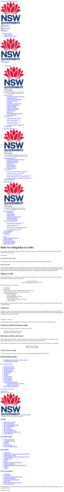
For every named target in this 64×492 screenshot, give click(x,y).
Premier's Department (9, 464)
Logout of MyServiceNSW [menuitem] (10, 36)
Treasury (6, 468)
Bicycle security (8, 372)
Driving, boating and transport (14, 99)
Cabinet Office (7, 452)
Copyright (6, 442)
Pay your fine (7, 428)
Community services (12, 98)
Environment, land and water (14, 103)
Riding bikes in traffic (9, 366)
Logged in (5, 30)
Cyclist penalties (8, 380)
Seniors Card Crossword (10, 422)
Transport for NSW (26, 414)
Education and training (12, 100)
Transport (6, 466)
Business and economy (12, 161)
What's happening (9, 211)
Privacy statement (8, 445)
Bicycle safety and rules (6, 364)
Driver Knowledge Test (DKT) (11, 425)
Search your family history (10, 430)
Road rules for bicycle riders (11, 382)
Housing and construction (13, 109)
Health (5, 461)
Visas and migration (12, 115)
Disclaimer (6, 443)
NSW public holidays (12, 218)
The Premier (7, 474)
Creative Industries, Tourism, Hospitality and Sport (16, 456)
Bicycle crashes (7, 378)
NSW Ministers (7, 475)
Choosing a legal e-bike (12, 385)
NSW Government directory (11, 446)
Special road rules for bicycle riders (15, 383)
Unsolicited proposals (9, 484)
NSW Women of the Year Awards (12, 432)
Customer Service (8, 458)
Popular (3, 419)
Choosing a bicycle (8, 369)
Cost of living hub (8, 433)
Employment (10, 163)
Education (6, 459)
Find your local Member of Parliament (13, 477)
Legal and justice (11, 110)
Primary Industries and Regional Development (15, 465)
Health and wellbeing (12, 108)
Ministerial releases (8, 429)
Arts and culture (11, 214)
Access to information (9, 439)
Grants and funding (11, 106)
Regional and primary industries (15, 113)
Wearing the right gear (9, 368)
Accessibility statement (9, 441)
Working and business (10, 158)
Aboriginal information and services (16, 96)
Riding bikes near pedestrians (11, 386)
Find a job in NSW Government (12, 479)
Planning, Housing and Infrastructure (13, 462)
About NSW (10, 212)
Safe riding (6, 373)
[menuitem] (8, 33)
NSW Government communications (12, 482)
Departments (5, 449)
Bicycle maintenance (9, 371)
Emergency (9, 102)
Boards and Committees (10, 478)
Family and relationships (13, 105)
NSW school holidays (12, 219)
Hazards (6, 375)
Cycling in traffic (8, 376)
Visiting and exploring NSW (14, 216)
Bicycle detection (8, 379)
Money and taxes (11, 166)
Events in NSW (11, 215)
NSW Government (6, 471)
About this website (6, 436)
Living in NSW (8, 95)
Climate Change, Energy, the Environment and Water (17, 454)
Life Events (10, 112)
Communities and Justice (10, 455)
